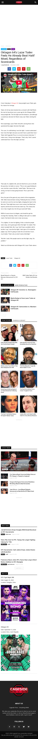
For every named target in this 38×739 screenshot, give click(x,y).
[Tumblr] (19, 727)
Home (2, 46)
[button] (35, 2)
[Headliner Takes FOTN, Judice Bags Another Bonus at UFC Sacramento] (19, 461)
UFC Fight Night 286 (7, 577)
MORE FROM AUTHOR (21, 285)
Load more (18, 568)
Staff (9, 544)
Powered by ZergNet (19, 320)
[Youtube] (28, 727)
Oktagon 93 (4, 627)
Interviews (4, 49)
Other (9, 49)
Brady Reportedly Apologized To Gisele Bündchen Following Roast (9, 390)
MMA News (3, 302)
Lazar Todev (9, 258)
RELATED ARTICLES (7, 285)
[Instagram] (14, 727)
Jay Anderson (5, 65)
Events (2, 294)
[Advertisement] (19, 24)
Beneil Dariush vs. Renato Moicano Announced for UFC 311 (9, 277)
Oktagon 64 (14, 103)
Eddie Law (8, 534)
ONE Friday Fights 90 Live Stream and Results (30, 276)
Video (13, 49)
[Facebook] (9, 727)
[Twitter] (24, 727)
